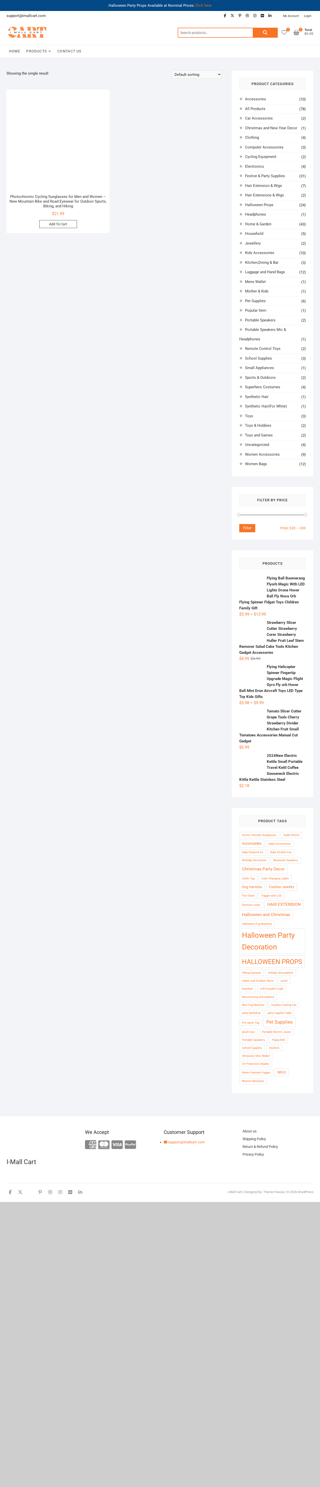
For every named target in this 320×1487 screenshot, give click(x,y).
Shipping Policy (254, 1139)
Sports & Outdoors (260, 377)
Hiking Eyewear (251, 972)
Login (308, 16)
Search (265, 33)
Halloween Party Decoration (268, 941)
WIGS (281, 1072)
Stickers (274, 1048)
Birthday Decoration (254, 860)
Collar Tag (248, 878)
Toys (249, 416)
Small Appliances (259, 368)
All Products (255, 109)
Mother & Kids (256, 291)
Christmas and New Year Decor (271, 128)
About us (249, 1131)
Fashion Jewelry (281, 887)
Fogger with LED (272, 895)
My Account (291, 16)
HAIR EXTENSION (284, 904)
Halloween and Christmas (266, 914)
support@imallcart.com (186, 1142)
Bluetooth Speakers (286, 860)
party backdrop (251, 1013)
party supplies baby (280, 1013)
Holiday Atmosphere (280, 972)
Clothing (252, 137)
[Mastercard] (104, 1145)
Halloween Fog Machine (257, 924)
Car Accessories (259, 118)
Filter (247, 528)
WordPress (306, 1192)
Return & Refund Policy (260, 1147)
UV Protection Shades (255, 1064)
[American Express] (90, 1145)
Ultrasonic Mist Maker (256, 1056)
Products (36, 51)
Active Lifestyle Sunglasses (259, 835)
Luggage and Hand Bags (265, 272)
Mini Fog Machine (253, 1005)
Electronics (254, 166)
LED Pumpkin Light (272, 988)
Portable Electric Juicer (276, 1032)
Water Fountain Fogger (256, 1072)
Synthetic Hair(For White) (266, 406)
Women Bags (256, 464)
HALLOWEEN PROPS (272, 961)
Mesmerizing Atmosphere (258, 997)
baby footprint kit (252, 852)
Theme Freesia (273, 1192)
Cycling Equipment (260, 156)
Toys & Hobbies (258, 425)
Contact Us (70, 51)
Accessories (255, 99)
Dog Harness (252, 887)
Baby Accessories (279, 843)
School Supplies (258, 358)
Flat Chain (248, 895)
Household (254, 233)
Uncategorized (257, 444)
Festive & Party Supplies (265, 176)
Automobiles (252, 843)
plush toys (248, 1032)
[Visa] (117, 1145)
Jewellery (253, 243)
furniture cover (251, 905)
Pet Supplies (255, 301)
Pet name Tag (250, 1022)
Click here (203, 5)
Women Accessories (262, 454)
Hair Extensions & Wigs (264, 195)
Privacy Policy (253, 1154)
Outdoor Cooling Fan (283, 1005)
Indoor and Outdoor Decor (258, 980)
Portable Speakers (260, 320)
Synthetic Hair (256, 397)
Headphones (255, 214)
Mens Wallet (255, 281)
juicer (284, 980)
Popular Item (255, 310)
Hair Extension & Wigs (263, 185)
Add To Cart (58, 224)
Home (14, 51)
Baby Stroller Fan (281, 852)
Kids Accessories (259, 253)
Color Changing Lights (275, 878)
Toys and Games (259, 435)
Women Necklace (253, 1081)
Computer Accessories (264, 147)
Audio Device (292, 835)
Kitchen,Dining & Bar (261, 262)
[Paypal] (130, 1145)
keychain (247, 988)
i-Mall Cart (235, 1192)
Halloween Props (259, 205)
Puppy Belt (278, 1040)
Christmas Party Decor (263, 869)
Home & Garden (258, 224)
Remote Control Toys (262, 348)
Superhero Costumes (262, 387)
